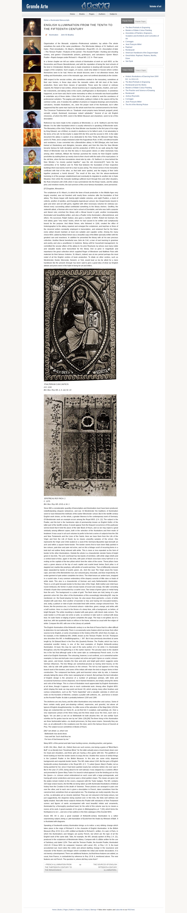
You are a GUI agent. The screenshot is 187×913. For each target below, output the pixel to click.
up (80, 864)
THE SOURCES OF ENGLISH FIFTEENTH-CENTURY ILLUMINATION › (105, 867)
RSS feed (131, 910)
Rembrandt (129, 50)
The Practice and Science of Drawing (140, 90)
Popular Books (127, 21)
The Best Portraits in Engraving (137, 28)
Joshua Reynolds (132, 96)
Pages (91, 14)
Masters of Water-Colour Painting (138, 30)
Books (82, 14)
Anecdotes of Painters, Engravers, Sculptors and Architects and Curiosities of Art (142, 36)
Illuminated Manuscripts (60, 20)
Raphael (128, 47)
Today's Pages (140, 70)
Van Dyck (129, 61)
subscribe (119, 910)
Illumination (53, 35)
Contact (86, 910)
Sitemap (93, 910)
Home (72, 14)
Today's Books (127, 70)
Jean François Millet (133, 44)
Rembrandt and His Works (135, 85)
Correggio (129, 42)
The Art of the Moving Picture (136, 105)
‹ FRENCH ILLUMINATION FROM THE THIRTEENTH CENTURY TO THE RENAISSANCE (58, 867)
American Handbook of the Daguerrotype (141, 53)
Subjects (113, 14)
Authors (102, 14)
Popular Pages (140, 21)
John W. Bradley (67, 35)
